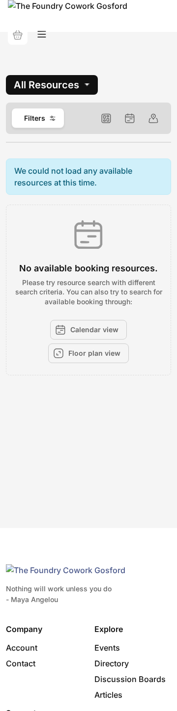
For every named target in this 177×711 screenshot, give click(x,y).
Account (21, 648)
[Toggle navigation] (41, 35)
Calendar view (94, 329)
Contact (20, 663)
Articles (108, 695)
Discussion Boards (130, 679)
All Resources (46, 85)
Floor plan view (94, 353)
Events (107, 648)
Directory (111, 663)
